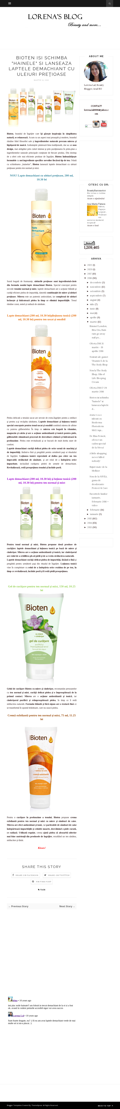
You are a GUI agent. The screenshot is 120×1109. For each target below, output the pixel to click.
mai (92, 313)
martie (93, 321)
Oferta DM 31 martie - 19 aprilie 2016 (96, 347)
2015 (89, 518)
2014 (89, 522)
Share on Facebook (27, 875)
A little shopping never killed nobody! (98, 457)
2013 (89, 527)
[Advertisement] (60, 41)
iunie (92, 308)
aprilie (93, 317)
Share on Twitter (59, 875)
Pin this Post (44, 882)
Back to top (104, 1106)
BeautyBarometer (96, 190)
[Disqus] (42, 956)
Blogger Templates (14, 1105)
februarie (95, 509)
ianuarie (94, 514)
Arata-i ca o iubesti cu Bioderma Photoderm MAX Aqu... (97, 423)
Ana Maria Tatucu (96, 204)
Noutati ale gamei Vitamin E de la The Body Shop (99, 361)
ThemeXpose (37, 1105)
